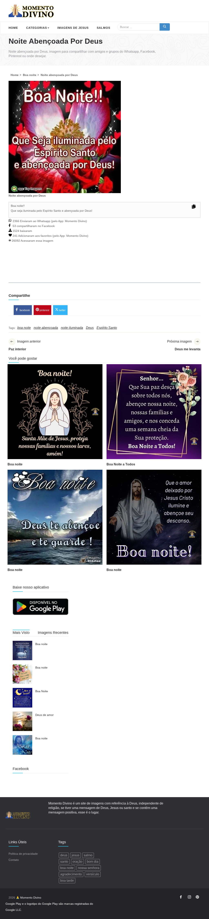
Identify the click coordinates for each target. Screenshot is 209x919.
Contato (14, 859)
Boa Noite (41, 691)
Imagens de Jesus (73, 27)
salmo (88, 855)
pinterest (44, 310)
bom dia (92, 861)
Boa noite (15, 464)
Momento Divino (75, 221)
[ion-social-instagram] (189, 898)
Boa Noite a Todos (121, 464)
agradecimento (71, 874)
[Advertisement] (104, 268)
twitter (62, 310)
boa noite (67, 868)
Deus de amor (44, 715)
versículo (92, 874)
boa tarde (67, 880)
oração (77, 861)
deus (63, 855)
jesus (75, 855)
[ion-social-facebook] (181, 898)
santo (64, 861)
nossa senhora (88, 868)
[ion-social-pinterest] (197, 898)
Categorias (36, 27)
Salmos (103, 27)
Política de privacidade (23, 853)
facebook (24, 310)
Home (13, 27)
